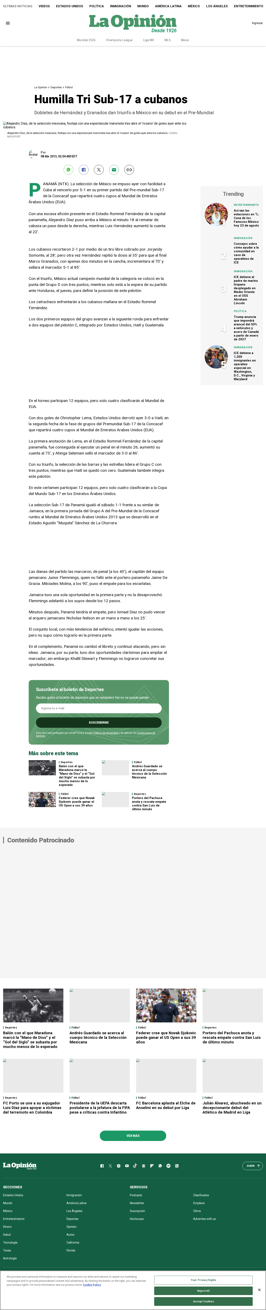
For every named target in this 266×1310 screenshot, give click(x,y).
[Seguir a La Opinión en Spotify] (168, 1166)
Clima (197, 1211)
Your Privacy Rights (203, 1280)
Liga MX (148, 40)
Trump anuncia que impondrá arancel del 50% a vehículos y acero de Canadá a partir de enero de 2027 (246, 328)
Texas (7, 1250)
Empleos (199, 1203)
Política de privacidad (106, 733)
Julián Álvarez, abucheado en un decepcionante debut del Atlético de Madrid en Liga (232, 1108)
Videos (44, 6)
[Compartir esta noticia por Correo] (114, 170)
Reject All (203, 1290)
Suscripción (137, 1211)
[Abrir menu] (7, 23)
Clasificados (201, 1195)
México (194, 6)
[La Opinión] (132, 23)
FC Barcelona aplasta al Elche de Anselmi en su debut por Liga (166, 1105)
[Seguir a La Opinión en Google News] (143, 1166)
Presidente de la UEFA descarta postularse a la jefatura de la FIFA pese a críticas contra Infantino (100, 1108)
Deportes (56, 87)
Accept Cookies (203, 1301)
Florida (70, 1250)
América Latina (168, 6)
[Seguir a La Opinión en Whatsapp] (160, 1166)
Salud (7, 1234)
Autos (70, 1234)
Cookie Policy (92, 1284)
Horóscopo (137, 1219)
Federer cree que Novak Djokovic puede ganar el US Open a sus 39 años (77, 801)
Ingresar (257, 23)
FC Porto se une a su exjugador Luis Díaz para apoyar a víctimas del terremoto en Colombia (32, 1108)
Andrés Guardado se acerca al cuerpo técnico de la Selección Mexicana (149, 771)
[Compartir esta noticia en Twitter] (99, 170)
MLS (168, 40)
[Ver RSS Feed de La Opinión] (177, 1166)
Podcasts (136, 1195)
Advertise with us (204, 1219)
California (72, 1242)
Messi (185, 40)
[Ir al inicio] (19, 1166)
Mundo (143, 6)
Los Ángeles (217, 6)
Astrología (10, 1258)
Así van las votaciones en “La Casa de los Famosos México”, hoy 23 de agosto (247, 218)
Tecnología (10, 1242)
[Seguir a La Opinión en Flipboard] (152, 1166)
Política (96, 6)
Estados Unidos (69, 6)
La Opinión (40, 87)
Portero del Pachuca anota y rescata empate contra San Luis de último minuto (149, 803)
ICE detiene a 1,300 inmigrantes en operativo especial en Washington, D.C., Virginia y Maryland (245, 366)
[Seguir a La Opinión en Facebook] (102, 1166)
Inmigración (120, 6)
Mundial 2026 (86, 40)
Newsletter (137, 1203)
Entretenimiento (246, 204)
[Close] (259, 1289)
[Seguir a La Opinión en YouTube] (127, 1166)
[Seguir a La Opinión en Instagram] (119, 1166)
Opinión (71, 1226)
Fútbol (69, 87)
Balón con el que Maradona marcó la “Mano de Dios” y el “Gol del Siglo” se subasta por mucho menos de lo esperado (77, 775)
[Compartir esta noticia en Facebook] (84, 170)
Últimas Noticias (17, 6)
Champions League (119, 40)
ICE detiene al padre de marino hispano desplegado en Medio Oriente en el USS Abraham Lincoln (246, 290)
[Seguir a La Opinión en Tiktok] (135, 1166)
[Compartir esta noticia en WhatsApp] (68, 170)
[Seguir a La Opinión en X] (110, 1166)
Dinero (7, 1226)
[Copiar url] (129, 170)
